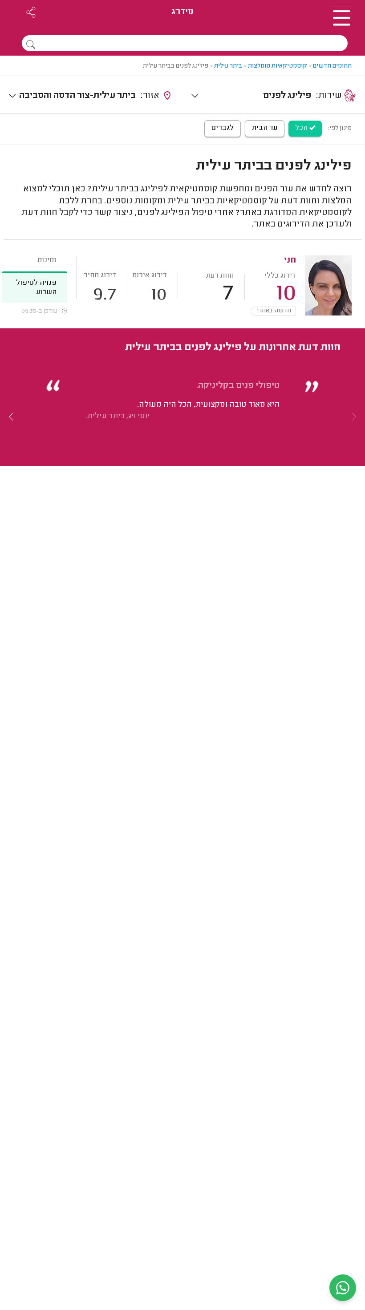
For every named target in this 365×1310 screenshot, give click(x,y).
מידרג (182, 12)
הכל (302, 128)
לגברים (222, 128)
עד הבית (264, 128)
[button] (11, 416)
